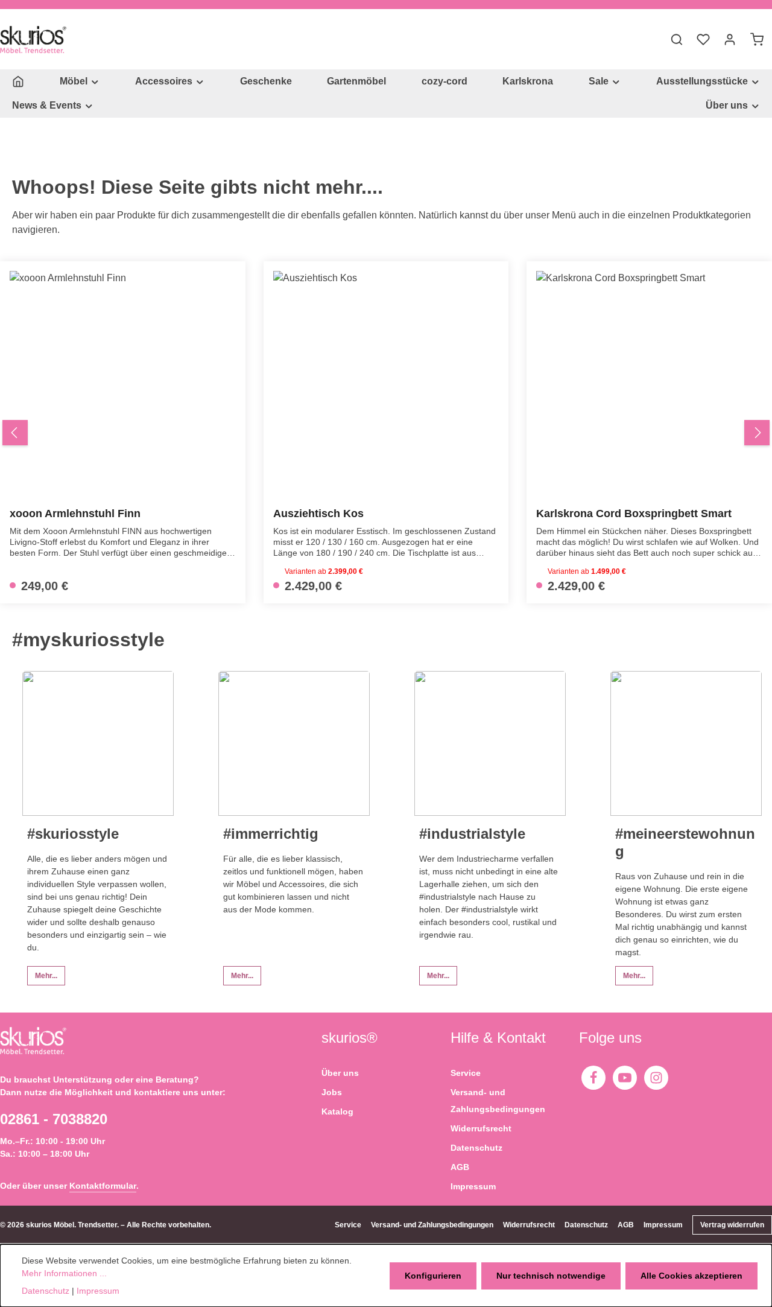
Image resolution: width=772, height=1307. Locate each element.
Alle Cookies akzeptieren (691, 1275)
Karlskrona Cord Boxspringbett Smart (634, 513)
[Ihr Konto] (730, 39)
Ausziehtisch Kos (318, 513)
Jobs (331, 1092)
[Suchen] (677, 39)
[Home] (18, 81)
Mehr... (46, 976)
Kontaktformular (102, 1186)
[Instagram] (656, 1078)
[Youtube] (625, 1078)
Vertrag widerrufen (732, 1225)
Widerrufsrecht (481, 1128)
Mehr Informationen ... (64, 1273)
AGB (460, 1167)
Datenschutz (476, 1148)
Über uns (340, 1073)
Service (466, 1073)
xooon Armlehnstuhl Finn (75, 513)
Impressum (473, 1186)
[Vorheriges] (15, 432)
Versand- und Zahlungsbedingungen (498, 1100)
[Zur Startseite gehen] (33, 39)
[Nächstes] (757, 432)
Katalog (337, 1111)
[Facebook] (593, 1078)
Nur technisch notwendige (551, 1275)
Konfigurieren (433, 1275)
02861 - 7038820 (53, 1119)
